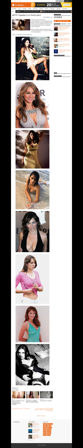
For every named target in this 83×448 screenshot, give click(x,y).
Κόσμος (46, 8)
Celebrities (50, 423)
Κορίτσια (14, 17)
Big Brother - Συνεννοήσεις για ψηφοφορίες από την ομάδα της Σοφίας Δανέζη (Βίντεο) (64, 28)
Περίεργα (58, 8)
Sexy (20, 8)
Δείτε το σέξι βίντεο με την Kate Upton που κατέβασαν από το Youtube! (18, 402)
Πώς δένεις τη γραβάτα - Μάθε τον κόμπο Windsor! (32, 401)
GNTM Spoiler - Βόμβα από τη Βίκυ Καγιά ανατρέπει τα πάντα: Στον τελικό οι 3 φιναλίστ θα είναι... (38, 11)
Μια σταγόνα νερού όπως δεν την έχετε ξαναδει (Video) (36, 430)
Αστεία (44, 429)
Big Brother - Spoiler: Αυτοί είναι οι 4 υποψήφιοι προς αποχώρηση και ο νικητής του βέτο (64, 50)
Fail (44, 425)
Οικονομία (52, 8)
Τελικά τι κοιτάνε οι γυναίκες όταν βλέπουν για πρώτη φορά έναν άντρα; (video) (36, 437)
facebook (61, 1)
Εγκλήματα (49, 429)
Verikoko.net (44, 445)
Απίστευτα (35, 8)
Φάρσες (48, 435)
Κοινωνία (49, 431)
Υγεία (13, 11)
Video (30, 8)
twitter (59, 1)
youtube (63, 1)
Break (18, 11)
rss (57, 1)
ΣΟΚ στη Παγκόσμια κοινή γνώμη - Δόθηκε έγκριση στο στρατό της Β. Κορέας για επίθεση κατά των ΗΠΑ (43, 409)
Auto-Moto (14, 8)
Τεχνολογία (65, 8)
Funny (47, 425)
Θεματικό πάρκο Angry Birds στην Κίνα (36, 424)
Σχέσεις (44, 435)
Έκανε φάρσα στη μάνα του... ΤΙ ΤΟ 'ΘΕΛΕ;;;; (21, 408)
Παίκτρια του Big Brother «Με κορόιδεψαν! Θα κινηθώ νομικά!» (63, 11)
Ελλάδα (41, 8)
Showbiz (24, 8)
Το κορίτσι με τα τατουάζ (45, 400)
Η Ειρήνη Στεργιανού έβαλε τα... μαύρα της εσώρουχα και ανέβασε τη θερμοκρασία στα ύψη (64, 33)
